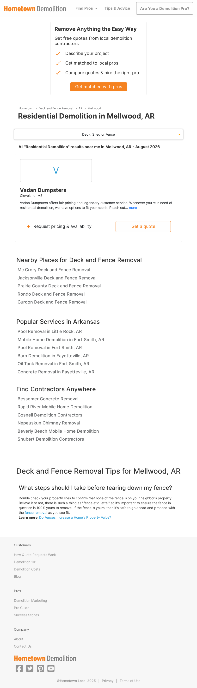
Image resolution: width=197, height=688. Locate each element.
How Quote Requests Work (35, 555)
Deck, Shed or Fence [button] (98, 134)
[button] (19, 668)
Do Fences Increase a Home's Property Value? (75, 517)
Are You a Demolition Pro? (164, 8)
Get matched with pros (98, 86)
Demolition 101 (25, 562)
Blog (17, 576)
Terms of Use (130, 681)
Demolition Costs (27, 569)
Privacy (108, 681)
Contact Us (22, 646)
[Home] (35, 8)
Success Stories (26, 615)
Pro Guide (21, 608)
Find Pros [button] (84, 8)
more (133, 207)
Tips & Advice (117, 8)
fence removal (36, 512)
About (18, 639)
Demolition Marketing (30, 600)
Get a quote (143, 226)
